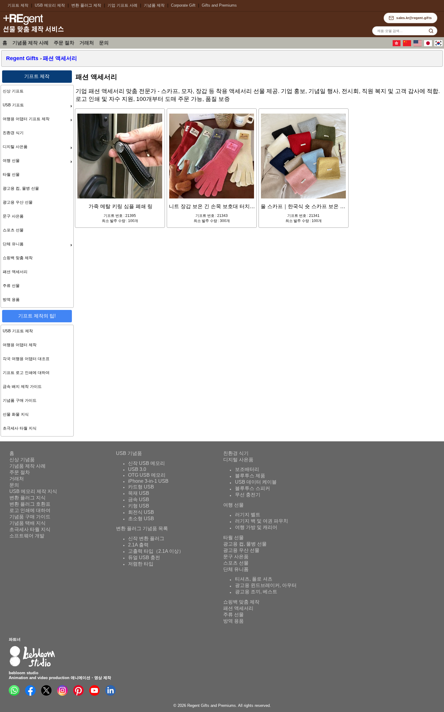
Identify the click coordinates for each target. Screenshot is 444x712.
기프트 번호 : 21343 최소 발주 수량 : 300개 (213, 213)
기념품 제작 (154, 5)
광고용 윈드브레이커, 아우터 (266, 585)
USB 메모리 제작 (50, 5)
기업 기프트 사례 (122, 5)
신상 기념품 (22, 459)
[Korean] (439, 45)
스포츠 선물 (13, 230)
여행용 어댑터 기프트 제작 (26, 119)
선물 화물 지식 (16, 414)
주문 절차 (64, 42)
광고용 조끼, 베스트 (256, 591)
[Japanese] (429, 45)
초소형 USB (141, 518)
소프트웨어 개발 (26, 535)
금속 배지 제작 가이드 (22, 386)
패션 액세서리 (15, 271)
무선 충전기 (247, 495)
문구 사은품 (13, 216)
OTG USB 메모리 (147, 475)
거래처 (86, 42)
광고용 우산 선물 (18, 202)
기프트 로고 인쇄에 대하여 (26, 372)
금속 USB (138, 499)
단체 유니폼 (13, 244)
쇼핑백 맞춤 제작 (18, 258)
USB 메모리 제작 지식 (33, 491)
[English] (418, 45)
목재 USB (138, 493)
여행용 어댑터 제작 (20, 345)
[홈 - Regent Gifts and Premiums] (33, 32)
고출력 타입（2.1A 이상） (156, 551)
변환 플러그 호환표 (29, 504)
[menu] (37, 196)
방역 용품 (11, 299)
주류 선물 (11, 285)
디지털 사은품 (15, 146)
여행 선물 (11, 160)
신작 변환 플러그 (146, 538)
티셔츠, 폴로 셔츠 (253, 579)
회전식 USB (141, 512)
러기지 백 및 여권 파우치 (261, 521)
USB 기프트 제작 (18, 331)
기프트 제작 (18, 5)
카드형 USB (141, 486)
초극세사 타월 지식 (20, 428)
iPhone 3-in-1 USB (148, 481)
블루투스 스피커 (252, 488)
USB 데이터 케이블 (256, 482)
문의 (104, 42)
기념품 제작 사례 (30, 42)
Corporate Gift (183, 5)
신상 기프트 (13, 91)
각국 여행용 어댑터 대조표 (26, 358)
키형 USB (138, 505)
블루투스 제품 (250, 475)
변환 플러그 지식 (27, 497)
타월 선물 (11, 174)
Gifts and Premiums (219, 5)
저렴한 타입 (140, 563)
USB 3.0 (137, 469)
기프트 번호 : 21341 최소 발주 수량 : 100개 (305, 213)
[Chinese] (397, 45)
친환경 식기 (13, 132)
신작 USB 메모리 (146, 463)
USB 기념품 (129, 453)
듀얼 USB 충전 (144, 557)
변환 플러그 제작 (86, 5)
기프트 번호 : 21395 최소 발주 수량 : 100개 (120, 213)
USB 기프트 (13, 105)
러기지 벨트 (247, 514)
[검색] (431, 30)
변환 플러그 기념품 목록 (142, 528)
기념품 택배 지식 (27, 523)
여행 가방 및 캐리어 (256, 527)
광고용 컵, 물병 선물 (21, 188)
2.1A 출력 (138, 544)
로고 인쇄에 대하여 (29, 510)
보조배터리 (247, 469)
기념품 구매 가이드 (20, 400)
